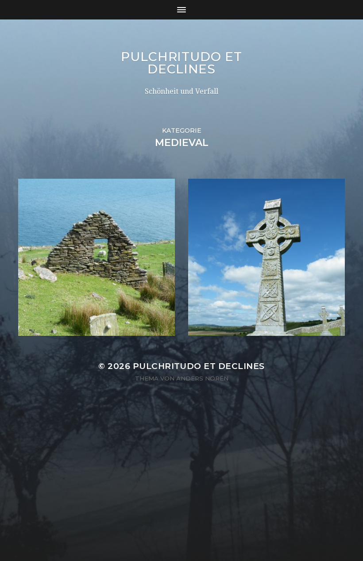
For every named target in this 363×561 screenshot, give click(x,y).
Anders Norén (202, 378)
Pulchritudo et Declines (181, 63)
